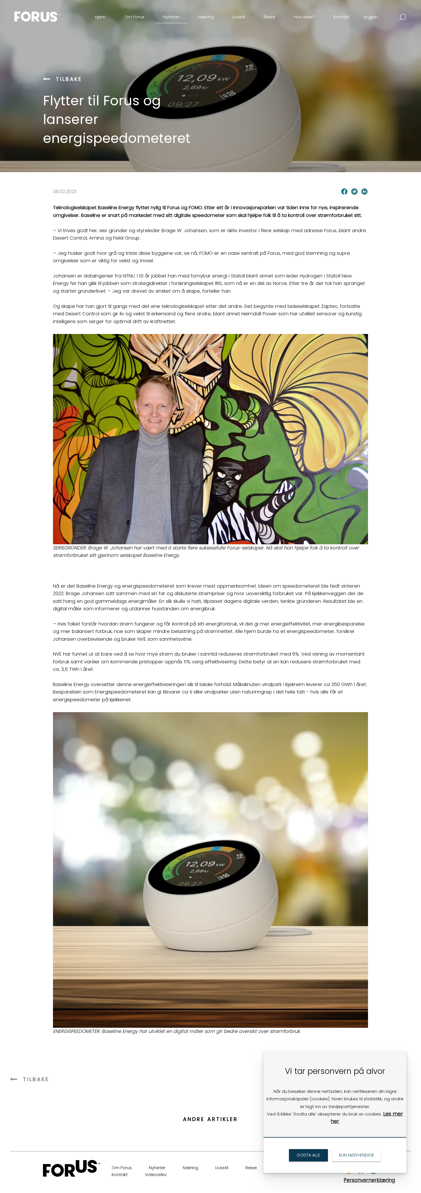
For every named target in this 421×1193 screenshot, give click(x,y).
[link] (47, 12)
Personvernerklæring (369, 1180)
